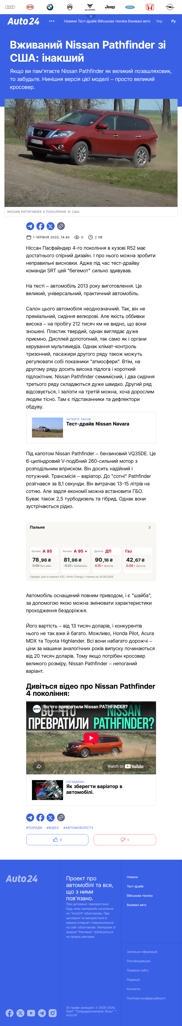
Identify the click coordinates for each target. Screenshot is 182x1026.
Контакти (133, 989)
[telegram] (30, 226)
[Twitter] (20, 1013)
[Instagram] (53, 1013)
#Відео (53, 828)
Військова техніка (112, 21)
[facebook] (40, 226)
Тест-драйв (87, 21)
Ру (174, 21)
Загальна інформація (142, 952)
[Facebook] (10, 1013)
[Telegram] (42, 1013)
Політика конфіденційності (146, 998)
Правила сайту (138, 970)
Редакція (133, 980)
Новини (70, 21)
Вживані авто (139, 21)
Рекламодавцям (139, 961)
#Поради (34, 828)
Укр (159, 21)
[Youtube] (31, 1013)
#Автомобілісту (78, 828)
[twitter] (51, 226)
